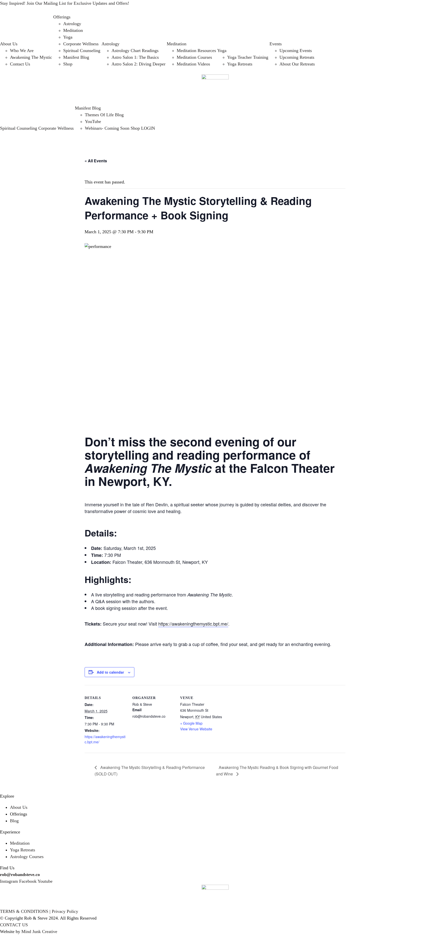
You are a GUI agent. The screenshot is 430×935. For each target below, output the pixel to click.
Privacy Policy (65, 911)
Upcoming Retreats (296, 57)
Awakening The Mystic (31, 57)
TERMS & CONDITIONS (24, 911)
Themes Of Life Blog (104, 114)
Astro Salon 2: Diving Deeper (138, 63)
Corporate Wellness (81, 43)
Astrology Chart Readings (135, 50)
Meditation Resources (196, 50)
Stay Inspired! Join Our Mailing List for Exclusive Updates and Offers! (64, 3)
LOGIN (148, 128)
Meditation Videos (193, 63)
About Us (8, 43)
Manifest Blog (76, 57)
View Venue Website (196, 728)
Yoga (67, 37)
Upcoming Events (295, 50)
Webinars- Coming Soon (107, 128)
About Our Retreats (297, 63)
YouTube (93, 121)
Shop (67, 63)
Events (275, 43)
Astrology (72, 23)
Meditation (73, 30)
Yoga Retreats (239, 63)
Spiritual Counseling (81, 50)
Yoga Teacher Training (247, 57)
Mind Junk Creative (39, 931)
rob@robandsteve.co (20, 874)
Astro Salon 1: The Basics (135, 57)
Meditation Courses (194, 57)
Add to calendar (110, 672)
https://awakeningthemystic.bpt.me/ (193, 623)
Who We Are (22, 50)
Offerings (61, 16)
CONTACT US (14, 924)
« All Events (96, 161)
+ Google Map (191, 723)
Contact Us (20, 63)
